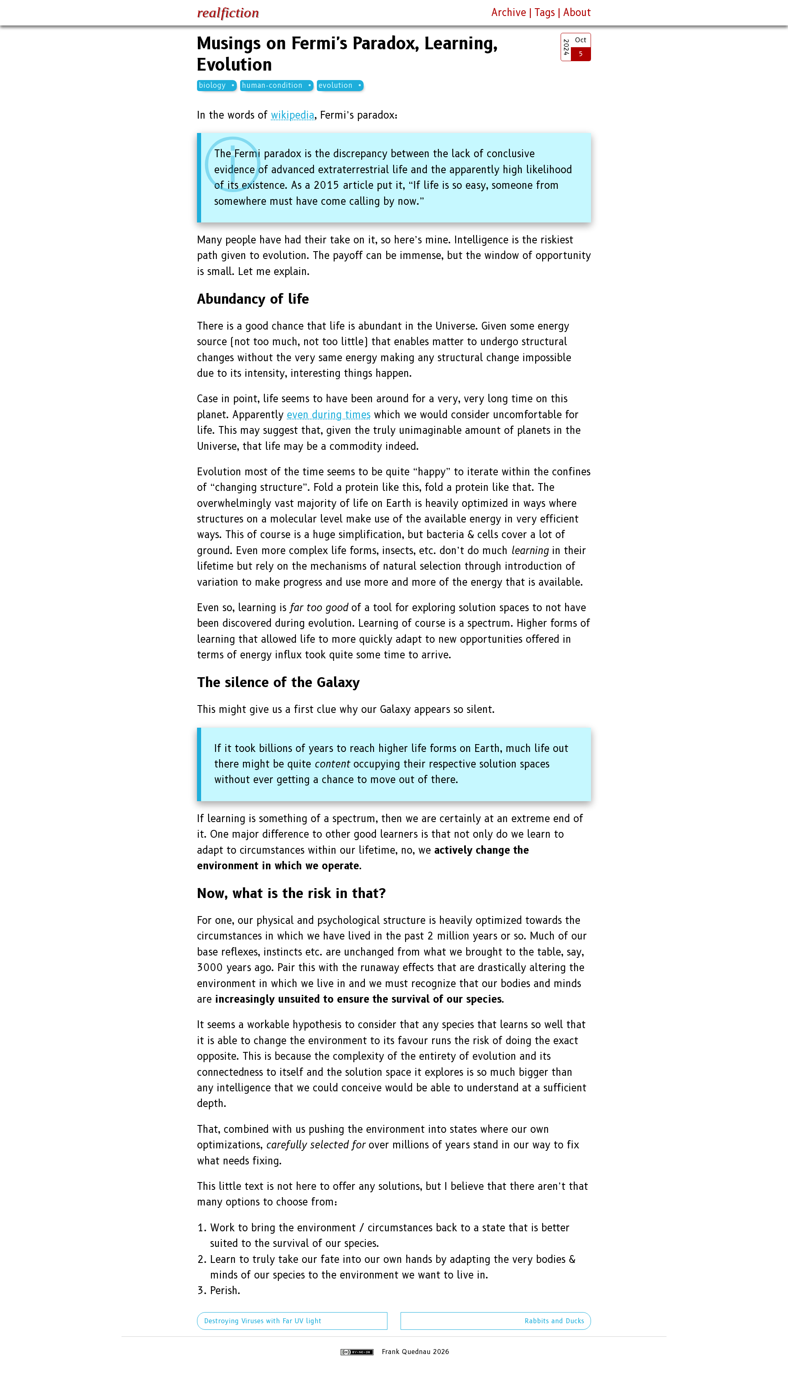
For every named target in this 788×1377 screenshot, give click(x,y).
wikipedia (292, 115)
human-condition (272, 85)
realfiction (228, 13)
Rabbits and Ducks (554, 1321)
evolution (335, 85)
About (577, 12)
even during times (329, 415)
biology (212, 85)
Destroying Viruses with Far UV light (262, 1321)
